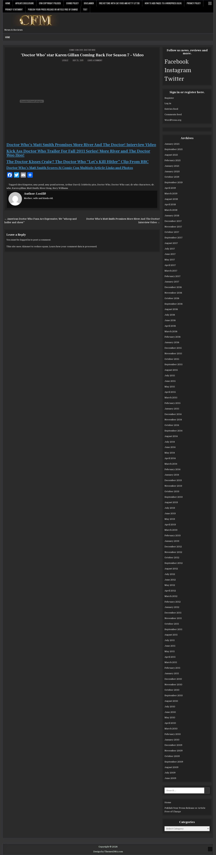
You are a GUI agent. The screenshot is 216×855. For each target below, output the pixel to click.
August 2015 (171, 370)
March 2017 (171, 270)
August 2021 (171, 155)
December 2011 (173, 612)
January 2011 (172, 673)
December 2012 (173, 546)
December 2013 (173, 480)
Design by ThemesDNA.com (108, 851)
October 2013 (172, 491)
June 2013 (170, 513)
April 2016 (170, 326)
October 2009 (172, 756)
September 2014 (173, 430)
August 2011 (171, 634)
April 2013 (170, 524)
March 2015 (171, 397)
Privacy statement (14, 9)
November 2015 (173, 353)
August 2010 (171, 701)
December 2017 (173, 221)
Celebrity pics (88, 184)
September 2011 (173, 629)
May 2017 (170, 259)
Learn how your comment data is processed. (73, 246)
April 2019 (170, 188)
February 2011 (172, 668)
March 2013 (171, 530)
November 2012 (173, 552)
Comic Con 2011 (76, 49)
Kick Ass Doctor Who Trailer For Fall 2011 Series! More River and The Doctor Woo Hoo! (78, 153)
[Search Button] (210, 3)
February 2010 (173, 734)
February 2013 (173, 535)
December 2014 (173, 414)
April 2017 (170, 265)
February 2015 (173, 403)
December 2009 (173, 745)
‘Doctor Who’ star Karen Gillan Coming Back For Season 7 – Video (82, 55)
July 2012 (170, 574)
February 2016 (173, 337)
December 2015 (173, 348)
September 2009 (174, 761)
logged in (25, 240)
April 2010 (170, 723)
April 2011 (170, 657)
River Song (46, 188)
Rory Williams (60, 188)
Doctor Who (89, 49)
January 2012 (172, 607)
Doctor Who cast (120, 184)
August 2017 (171, 243)
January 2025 (172, 144)
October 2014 (172, 425)
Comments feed (173, 114)
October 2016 (172, 298)
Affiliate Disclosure (24, 3)
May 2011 (170, 651)
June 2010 (170, 712)
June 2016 (170, 320)
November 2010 (173, 684)
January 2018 (172, 215)
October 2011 (172, 624)
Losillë (65, 60)
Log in (168, 103)
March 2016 (171, 331)
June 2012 (170, 579)
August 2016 (171, 309)
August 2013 (171, 502)
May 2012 (170, 585)
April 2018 (170, 204)
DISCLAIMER (89, 3)
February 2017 (173, 276)
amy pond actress (54, 184)
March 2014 (171, 464)
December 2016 (173, 287)
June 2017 (170, 254)
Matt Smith (33, 188)
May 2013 (170, 519)
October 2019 (172, 177)
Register (169, 98)
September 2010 (174, 695)
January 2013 (172, 541)
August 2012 (171, 568)
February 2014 (172, 469)
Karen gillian (19, 188)
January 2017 (172, 281)
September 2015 (174, 364)
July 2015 (170, 375)
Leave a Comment (95, 60)
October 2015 (172, 359)
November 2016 (173, 293)
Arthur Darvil (72, 184)
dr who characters (140, 184)
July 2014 (170, 442)
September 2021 (174, 149)
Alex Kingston (24, 184)
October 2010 (172, 690)
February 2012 (173, 602)
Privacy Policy (194, 3)
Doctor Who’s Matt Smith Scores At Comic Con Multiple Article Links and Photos (69, 168)
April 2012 (170, 590)
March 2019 (171, 193)
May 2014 (170, 452)
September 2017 (174, 237)
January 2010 (172, 739)
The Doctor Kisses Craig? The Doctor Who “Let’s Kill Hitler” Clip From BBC (77, 161)
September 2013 (174, 497)
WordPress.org (173, 120)
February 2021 (173, 160)
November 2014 (173, 419)
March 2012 (171, 596)
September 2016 (174, 304)
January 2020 (172, 171)
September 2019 (174, 182)
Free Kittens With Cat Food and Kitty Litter (119, 3)
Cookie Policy (72, 3)
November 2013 (173, 486)
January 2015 (172, 408)
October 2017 (172, 232)
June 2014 (170, 447)
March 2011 (171, 662)
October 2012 (172, 557)
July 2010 (170, 706)
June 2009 (170, 778)
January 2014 (172, 475)
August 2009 (171, 767)
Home (7, 3)
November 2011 (173, 618)
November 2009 (174, 750)
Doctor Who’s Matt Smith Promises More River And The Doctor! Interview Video (81, 144)
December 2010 (173, 679)
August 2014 (171, 436)
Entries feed (171, 109)
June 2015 (170, 381)
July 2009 (170, 772)
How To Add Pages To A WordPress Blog (163, 3)
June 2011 (170, 646)
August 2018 (171, 199)
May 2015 (170, 386)
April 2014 (170, 458)
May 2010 (170, 717)
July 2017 (170, 248)
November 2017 (173, 226)
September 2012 (174, 563)
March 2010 (171, 728)
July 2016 (170, 315)
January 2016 (172, 342)
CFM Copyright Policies (50, 3)
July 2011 (170, 640)
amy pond (38, 184)
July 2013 (170, 508)
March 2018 (171, 210)
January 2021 (172, 166)
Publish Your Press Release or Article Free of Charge (53, 9)
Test (85, 9)
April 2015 (170, 392)
